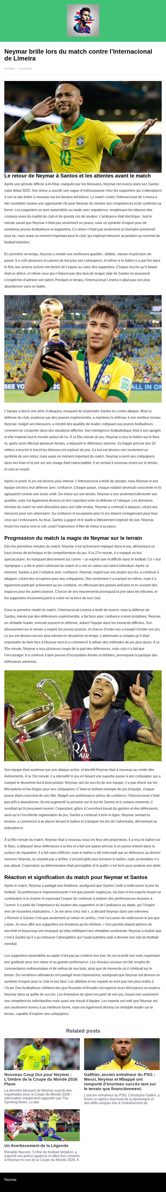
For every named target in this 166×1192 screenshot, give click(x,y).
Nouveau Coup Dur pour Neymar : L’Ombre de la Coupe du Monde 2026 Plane (41, 1079)
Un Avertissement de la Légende (36, 1145)
